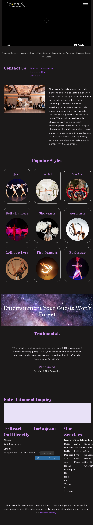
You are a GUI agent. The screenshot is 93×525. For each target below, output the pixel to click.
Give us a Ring (38, 72)
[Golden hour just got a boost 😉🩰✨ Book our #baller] (47, 441)
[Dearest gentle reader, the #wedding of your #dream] (56, 436)
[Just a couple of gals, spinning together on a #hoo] (38, 441)
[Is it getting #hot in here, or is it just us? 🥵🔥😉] (47, 436)
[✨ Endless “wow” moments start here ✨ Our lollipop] (56, 447)
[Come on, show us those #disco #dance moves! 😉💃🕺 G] (56, 441)
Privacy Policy (48, 512)
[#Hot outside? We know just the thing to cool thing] (47, 447)
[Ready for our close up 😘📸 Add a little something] (38, 447)
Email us (35, 75)
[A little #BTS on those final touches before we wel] (38, 436)
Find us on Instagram (42, 68)
